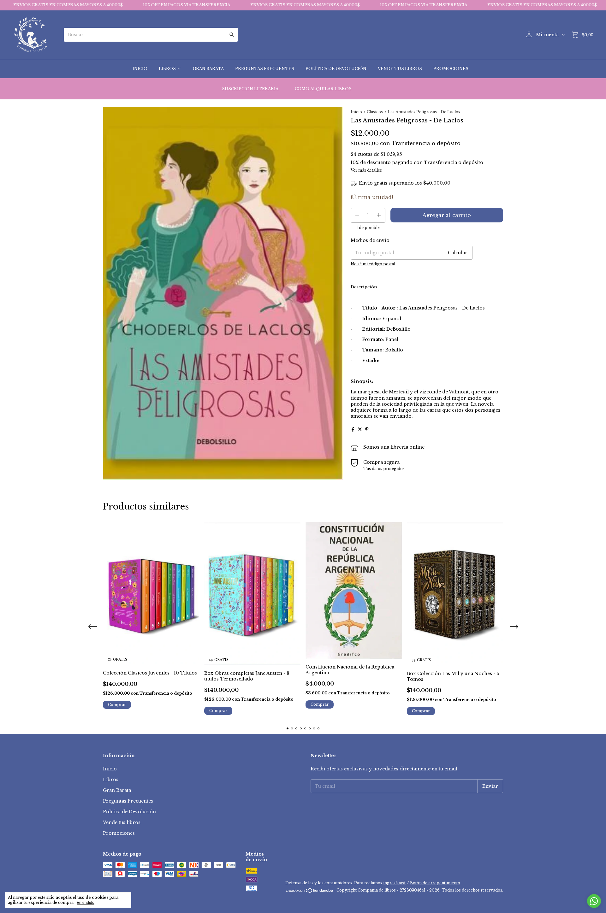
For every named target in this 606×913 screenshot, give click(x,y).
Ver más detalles (366, 170)
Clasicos (375, 111)
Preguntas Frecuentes (264, 68)
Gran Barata (208, 68)
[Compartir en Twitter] (360, 429)
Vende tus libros (400, 68)
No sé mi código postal (373, 264)
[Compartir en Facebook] (353, 429)
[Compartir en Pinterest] (367, 429)
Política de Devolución (336, 68)
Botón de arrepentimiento (435, 883)
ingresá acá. (394, 883)
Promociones (450, 68)
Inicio (140, 68)
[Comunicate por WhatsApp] (594, 901)
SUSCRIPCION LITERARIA (250, 88)
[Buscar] (231, 35)
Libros (167, 68)
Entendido (85, 902)
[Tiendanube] (309, 891)
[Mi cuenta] (529, 34)
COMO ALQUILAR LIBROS (323, 88)
